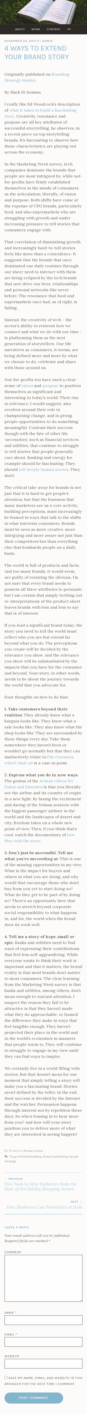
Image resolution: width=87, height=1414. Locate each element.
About (20, 29)
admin (47, 41)
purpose (50, 385)
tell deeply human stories (43, 469)
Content (54, 29)
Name (10, 1313)
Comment (12, 1252)
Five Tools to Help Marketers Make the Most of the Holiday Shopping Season (40, 1184)
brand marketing (55, 1156)
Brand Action (33, 1151)
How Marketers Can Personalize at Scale (45, 1204)
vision (27, 385)
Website (11, 1356)
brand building (30, 1156)
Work (35, 29)
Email (10, 1334)
